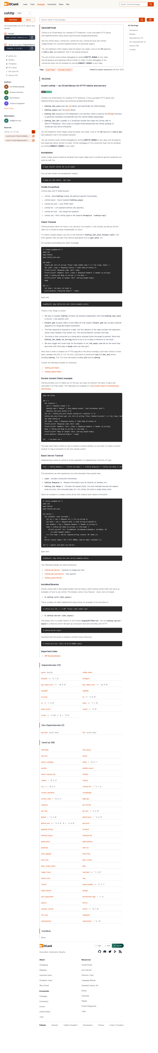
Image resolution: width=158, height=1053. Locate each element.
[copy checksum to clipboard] (33, 136)
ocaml (85, 709)
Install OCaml (87, 965)
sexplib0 (44, 691)
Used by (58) (134, 46)
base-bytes (45, 709)
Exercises (85, 996)
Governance (88, 1025)
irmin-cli (85, 848)
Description (133, 30)
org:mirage (50, 70)
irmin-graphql (46, 854)
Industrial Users (45, 975)
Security (55, 1025)
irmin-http (86, 854)
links (84, 866)
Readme (11, 60)
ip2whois (44, 848)
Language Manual (88, 980)
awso (85, 762)
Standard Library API (90, 985)
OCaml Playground (89, 1006)
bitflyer (85, 774)
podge (85, 890)
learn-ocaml (87, 860)
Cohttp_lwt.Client (52, 368)
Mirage (111, 114)
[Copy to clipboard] (32, 37)
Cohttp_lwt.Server (52, 570)
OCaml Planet (44, 1012)
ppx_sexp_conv (47, 685)
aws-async (87, 750)
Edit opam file (13, 71)
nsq (84, 878)
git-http (44, 811)
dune (84, 703)
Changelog (12, 64)
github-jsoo (87, 817)
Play (67, 4)
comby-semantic (48, 793)
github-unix (45, 823)
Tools (32, 4)
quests (43, 903)
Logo (84, 1011)
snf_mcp (44, 915)
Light (99, 946)
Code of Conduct (117, 1025)
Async (67, 110)
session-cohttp (47, 909)
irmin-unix (45, 860)
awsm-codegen (47, 762)
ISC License (12, 67)
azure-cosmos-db (48, 774)
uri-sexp (44, 697)
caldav (43, 780)
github (43, 817)
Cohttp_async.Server (53, 578)
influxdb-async (47, 835)
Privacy (101, 1025)
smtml (85, 909)
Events (42, 1006)
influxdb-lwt (87, 835)
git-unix (85, 811)
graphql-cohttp (47, 829)
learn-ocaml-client (48, 866)
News (61, 4)
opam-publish (88, 884)
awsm (85, 756)
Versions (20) (13, 75)
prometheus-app (89, 897)
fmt (84, 732)
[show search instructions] (150, 19)
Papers (84, 1001)
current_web (46, 799)
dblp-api (86, 799)
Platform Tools (88, 975)
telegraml (86, 915)
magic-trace (46, 872)
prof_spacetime (47, 897)
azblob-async (88, 768)
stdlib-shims (87, 672)
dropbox (44, 805)
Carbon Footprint (70, 1025)
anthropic (45, 750)
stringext (86, 678)
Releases (43, 970)
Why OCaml (44, 985)
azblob (44, 768)
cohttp (9, 13)
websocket (87, 921)
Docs (28, 20)
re (42, 703)
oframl (43, 884)
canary (85, 780)
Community (51, 4)
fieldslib (86, 691)
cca (42, 786)
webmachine (46, 921)
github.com (12, 56)
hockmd (86, 829)
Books (84, 991)
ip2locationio (88, 841)
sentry (85, 903)
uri (83, 697)
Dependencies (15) (136, 38)
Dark (108, 946)
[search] (151, 4)
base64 (44, 678)
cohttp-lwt (87, 786)
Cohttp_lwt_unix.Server (54, 574)
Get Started (86, 970)
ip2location (45, 841)
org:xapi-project (64, 70)
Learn (25, 4)
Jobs (41, 1017)
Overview (13, 20)
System (119, 946)
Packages (41, 4)
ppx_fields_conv (89, 685)
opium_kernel (46, 890)
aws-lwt (44, 756)
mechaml (86, 872)
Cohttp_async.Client (53, 372)
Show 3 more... (9, 108)
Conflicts (132, 49)
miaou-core (45, 878)
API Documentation (52, 656)
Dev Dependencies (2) (137, 42)
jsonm (43, 672)
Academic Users (45, 980)
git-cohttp (87, 805)
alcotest (44, 732)
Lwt (70, 106)
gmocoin (86, 823)
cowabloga (87, 793)
